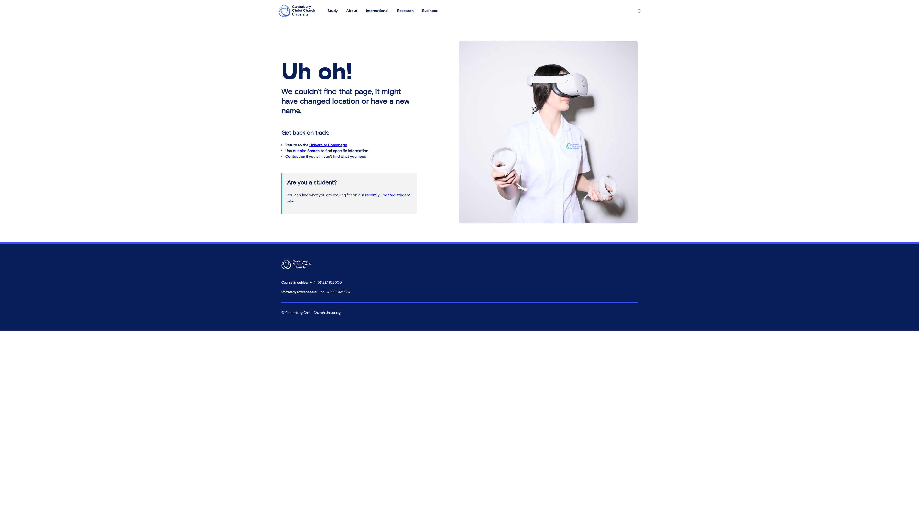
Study (332, 10)
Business (430, 10)
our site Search (306, 150)
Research (405, 10)
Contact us (295, 156)
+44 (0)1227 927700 (334, 292)
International (377, 10)
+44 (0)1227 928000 (326, 283)
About (351, 10)
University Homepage (328, 145)
